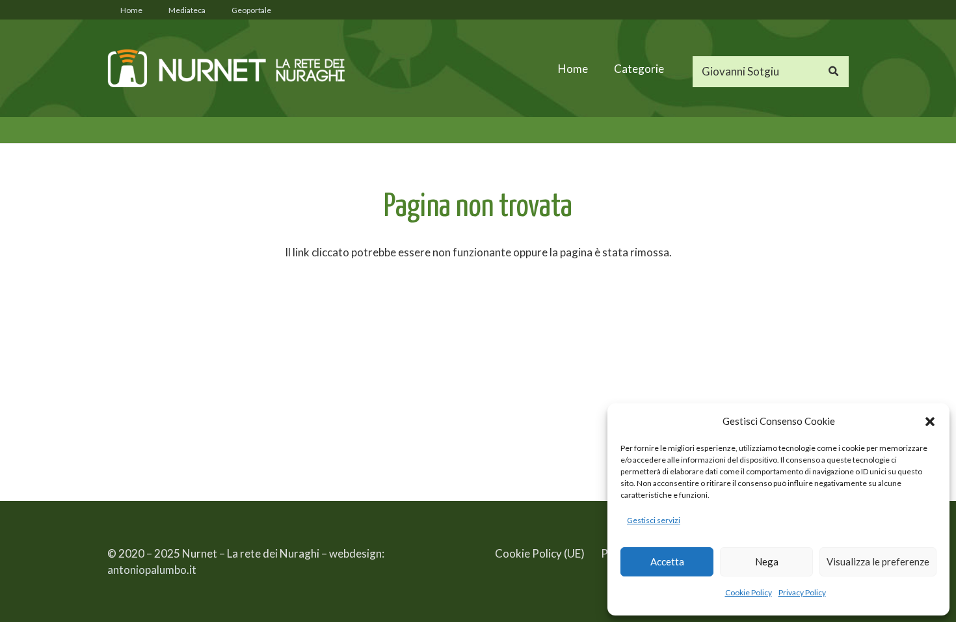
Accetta (667, 561)
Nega (766, 561)
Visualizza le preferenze (878, 561)
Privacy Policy (802, 592)
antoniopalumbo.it (151, 569)
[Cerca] (833, 71)
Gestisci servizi (653, 520)
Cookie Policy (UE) (540, 553)
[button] (929, 421)
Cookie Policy (748, 592)
